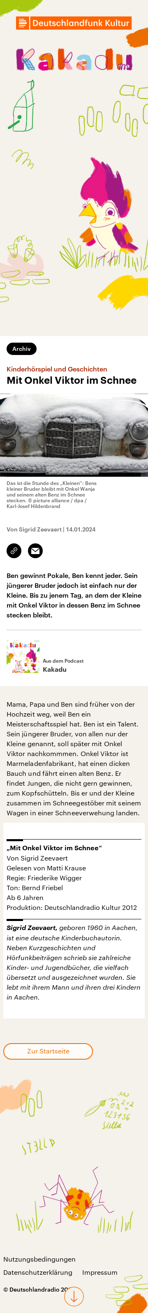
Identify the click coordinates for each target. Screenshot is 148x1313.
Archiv (21, 348)
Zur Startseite (48, 1051)
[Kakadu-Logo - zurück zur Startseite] (74, 61)
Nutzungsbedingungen (39, 1259)
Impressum (100, 1272)
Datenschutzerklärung (37, 1272)
